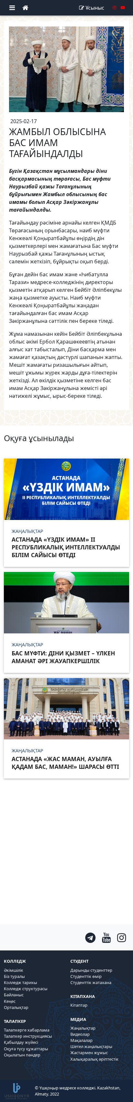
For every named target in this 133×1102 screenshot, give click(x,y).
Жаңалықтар (83, 1028)
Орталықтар (16, 1007)
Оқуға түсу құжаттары (26, 1049)
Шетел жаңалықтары (91, 1046)
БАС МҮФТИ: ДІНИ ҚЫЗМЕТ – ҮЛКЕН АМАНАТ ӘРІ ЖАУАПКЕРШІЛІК (63, 657)
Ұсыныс (95, 7)
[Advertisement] (66, 858)
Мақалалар (81, 1040)
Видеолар (80, 1034)
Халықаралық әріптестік (94, 1059)
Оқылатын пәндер (22, 1055)
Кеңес (9, 1001)
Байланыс (14, 995)
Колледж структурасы (25, 988)
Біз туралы (14, 976)
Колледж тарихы (20, 982)
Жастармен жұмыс (89, 1052)
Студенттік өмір (86, 976)
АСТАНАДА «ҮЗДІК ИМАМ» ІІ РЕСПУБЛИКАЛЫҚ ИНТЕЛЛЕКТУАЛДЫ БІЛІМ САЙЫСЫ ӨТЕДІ (66, 547)
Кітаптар (78, 1005)
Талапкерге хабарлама (26, 1030)
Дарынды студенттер (91, 970)
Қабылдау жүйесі (21, 1042)
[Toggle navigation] (12, 8)
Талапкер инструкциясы (28, 1036)
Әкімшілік (13, 970)
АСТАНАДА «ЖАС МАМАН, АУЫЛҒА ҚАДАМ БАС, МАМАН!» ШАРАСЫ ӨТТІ (65, 762)
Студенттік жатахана (90, 982)
